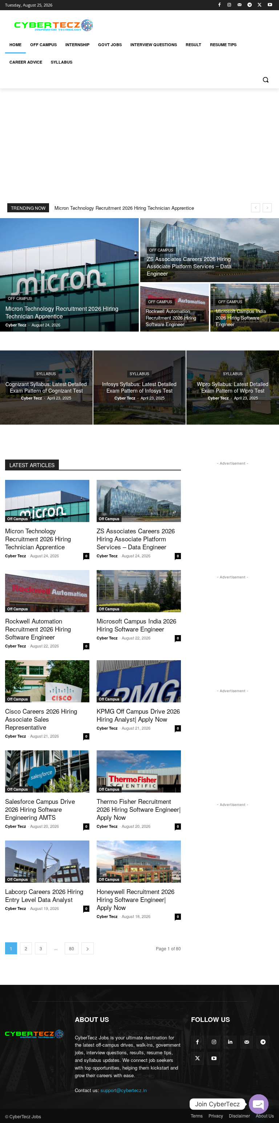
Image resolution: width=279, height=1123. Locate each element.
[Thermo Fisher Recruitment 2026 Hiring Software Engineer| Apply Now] (139, 771)
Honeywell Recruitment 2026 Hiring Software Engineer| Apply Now (135, 899)
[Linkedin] (230, 1042)
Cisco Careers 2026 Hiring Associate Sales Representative (41, 718)
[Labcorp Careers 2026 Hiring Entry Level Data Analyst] (47, 862)
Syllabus (46, 373)
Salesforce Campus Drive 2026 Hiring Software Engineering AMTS (40, 809)
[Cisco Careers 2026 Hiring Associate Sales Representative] (47, 681)
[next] (267, 207)
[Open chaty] (258, 1104)
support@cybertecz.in (124, 1090)
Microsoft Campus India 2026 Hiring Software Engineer (136, 624)
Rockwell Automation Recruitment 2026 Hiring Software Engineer (38, 628)
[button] (265, 79)
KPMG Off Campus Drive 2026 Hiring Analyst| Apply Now (138, 714)
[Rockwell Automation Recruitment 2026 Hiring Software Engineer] (174, 308)
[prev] (255, 207)
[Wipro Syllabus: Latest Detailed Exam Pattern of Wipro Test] (232, 387)
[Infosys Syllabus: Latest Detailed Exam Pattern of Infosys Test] (139, 387)
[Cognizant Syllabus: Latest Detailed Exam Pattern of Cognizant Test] (46, 387)
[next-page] (87, 948)
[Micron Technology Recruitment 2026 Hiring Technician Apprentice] (69, 275)
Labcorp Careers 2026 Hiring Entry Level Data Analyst (44, 895)
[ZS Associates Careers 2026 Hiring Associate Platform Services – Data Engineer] (209, 250)
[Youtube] (270, 5)
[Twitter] (259, 5)
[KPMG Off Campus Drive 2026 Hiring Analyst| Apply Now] (139, 681)
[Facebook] (219, 5)
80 (71, 948)
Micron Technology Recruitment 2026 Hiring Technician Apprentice (124, 207)
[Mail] (239, 5)
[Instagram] (229, 5)
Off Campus (20, 298)
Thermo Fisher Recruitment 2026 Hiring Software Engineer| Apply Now (139, 809)
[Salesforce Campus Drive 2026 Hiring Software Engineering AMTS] (47, 771)
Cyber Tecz (15, 555)
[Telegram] (250, 5)
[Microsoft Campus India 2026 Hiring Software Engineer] (244, 308)
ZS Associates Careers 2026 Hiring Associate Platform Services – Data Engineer (136, 538)
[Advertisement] (189, 24)
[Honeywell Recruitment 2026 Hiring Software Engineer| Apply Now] (139, 862)
